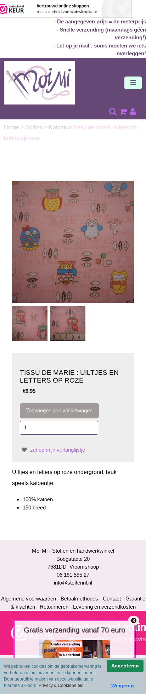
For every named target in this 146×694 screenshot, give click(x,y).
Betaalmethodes (79, 599)
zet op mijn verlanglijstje (57, 450)
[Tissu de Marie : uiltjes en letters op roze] (73, 241)
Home (12, 127)
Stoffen (34, 127)
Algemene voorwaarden (28, 599)
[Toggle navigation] (133, 83)
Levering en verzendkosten (104, 607)
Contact (112, 599)
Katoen (58, 127)
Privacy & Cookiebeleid (61, 685)
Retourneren (54, 607)
